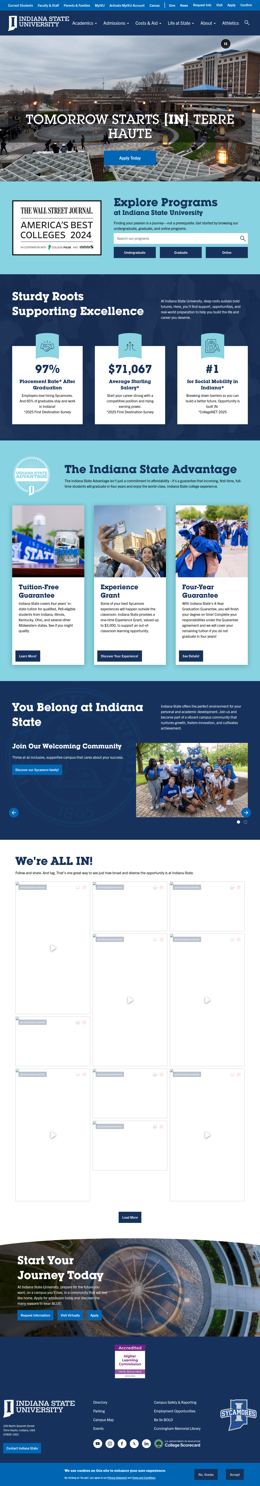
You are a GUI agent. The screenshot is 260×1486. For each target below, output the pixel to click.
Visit (219, 5)
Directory (100, 1402)
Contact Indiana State (22, 1448)
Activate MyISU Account (127, 5)
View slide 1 (238, 822)
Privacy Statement (117, 1477)
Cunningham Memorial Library (177, 1428)
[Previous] (14, 812)
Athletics (230, 23)
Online (226, 252)
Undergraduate (134, 252)
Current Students (20, 5)
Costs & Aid (146, 23)
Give (172, 5)
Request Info (202, 5)
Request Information (35, 1315)
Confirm (246, 5)
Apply (232, 5)
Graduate (180, 252)
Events (98, 1428)
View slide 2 (245, 822)
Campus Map (103, 1419)
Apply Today (130, 157)
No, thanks (206, 1474)
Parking (99, 1411)
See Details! (191, 656)
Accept (235, 1474)
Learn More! (28, 656)
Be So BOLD (163, 1419)
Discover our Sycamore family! (37, 770)
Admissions (114, 23)
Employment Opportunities (174, 1411)
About (206, 23)
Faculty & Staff (48, 5)
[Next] (246, 812)
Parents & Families (77, 5)
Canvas (155, 5)
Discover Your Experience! (119, 656)
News (184, 5)
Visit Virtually (70, 1315)
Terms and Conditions (143, 1477)
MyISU (100, 5)
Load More (130, 1217)
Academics (82, 23)
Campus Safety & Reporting (175, 1402)
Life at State (179, 23)
